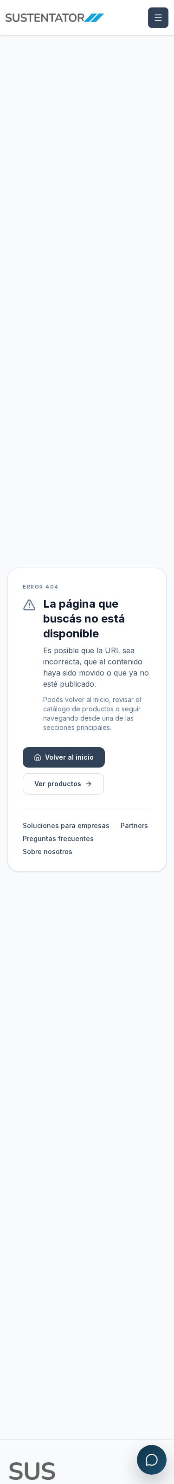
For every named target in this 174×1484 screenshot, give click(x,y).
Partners (134, 825)
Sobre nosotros (47, 851)
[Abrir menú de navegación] (158, 17)
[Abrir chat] (152, 1460)
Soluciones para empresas (66, 825)
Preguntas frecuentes (58, 838)
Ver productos (57, 784)
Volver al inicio (69, 757)
